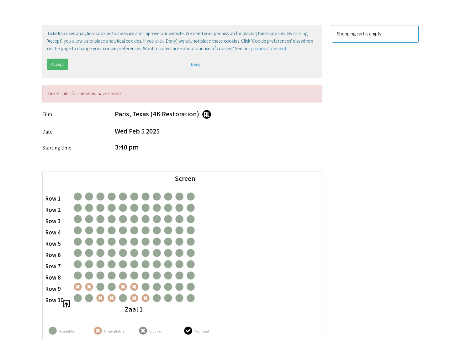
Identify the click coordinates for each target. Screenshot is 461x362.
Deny (195, 64)
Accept (57, 64)
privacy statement (268, 48)
